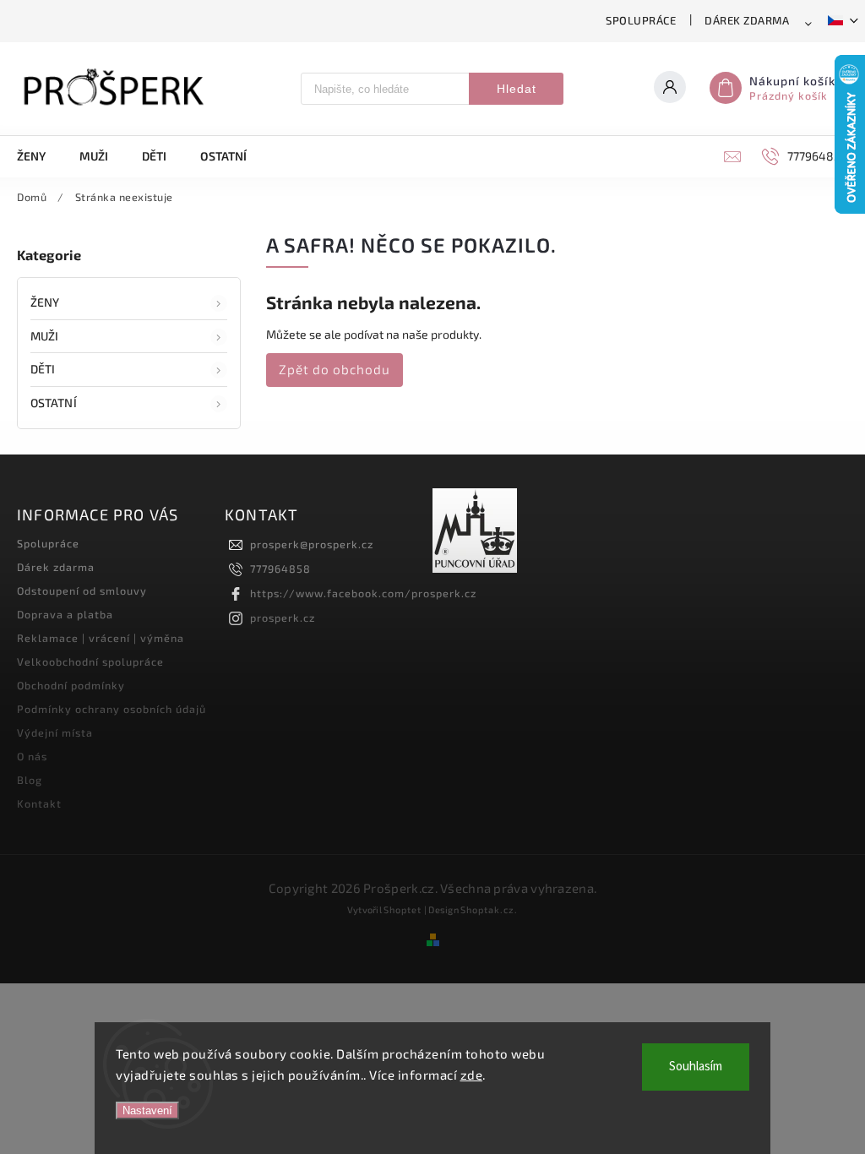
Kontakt (39, 803)
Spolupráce (641, 20)
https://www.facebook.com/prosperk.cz (363, 593)
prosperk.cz (282, 617)
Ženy (44, 302)
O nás (32, 756)
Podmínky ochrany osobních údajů (111, 709)
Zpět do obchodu (334, 369)
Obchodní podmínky (71, 685)
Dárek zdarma (747, 20)
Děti (42, 369)
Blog (29, 780)
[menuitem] (40, 156)
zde (471, 1074)
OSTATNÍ (53, 402)
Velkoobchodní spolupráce (90, 661)
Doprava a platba (65, 614)
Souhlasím (695, 1066)
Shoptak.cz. (489, 909)
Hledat (516, 88)
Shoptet (403, 909)
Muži (44, 336)
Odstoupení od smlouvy (82, 590)
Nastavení (147, 1110)
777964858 (280, 568)
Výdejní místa (55, 732)
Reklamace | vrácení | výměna (100, 638)
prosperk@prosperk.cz (311, 544)
